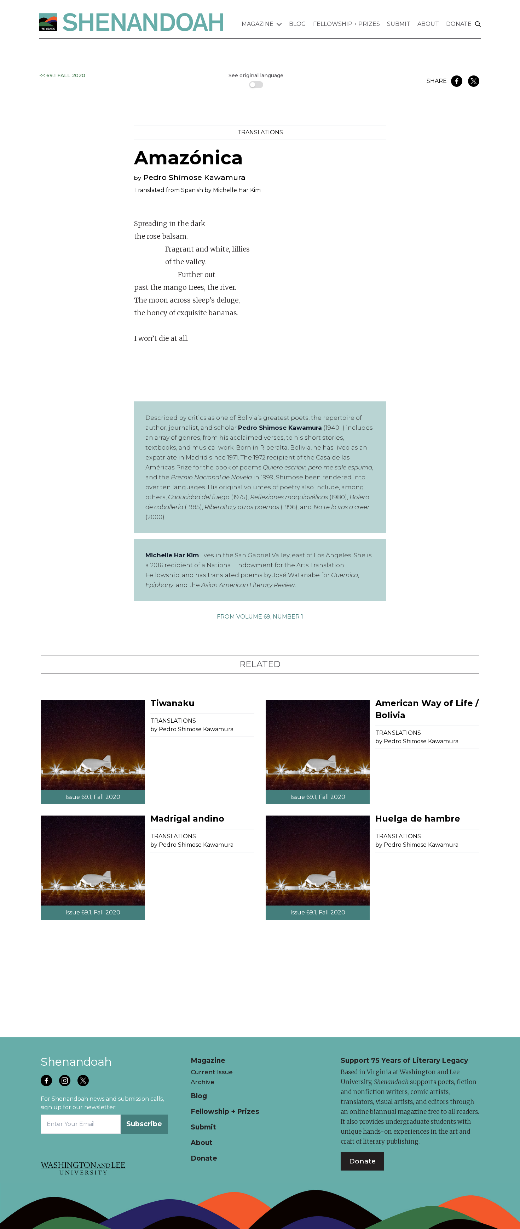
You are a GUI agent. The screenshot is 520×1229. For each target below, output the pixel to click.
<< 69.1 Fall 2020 (62, 75)
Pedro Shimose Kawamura (194, 177)
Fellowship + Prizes (346, 24)
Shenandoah (76, 1062)
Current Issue (212, 1072)
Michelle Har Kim (237, 190)
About (428, 24)
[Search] (478, 24)
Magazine (257, 24)
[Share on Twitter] (474, 81)
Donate (459, 24)
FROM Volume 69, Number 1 (260, 616)
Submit (398, 24)
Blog (297, 24)
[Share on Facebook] (457, 81)
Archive (202, 1082)
